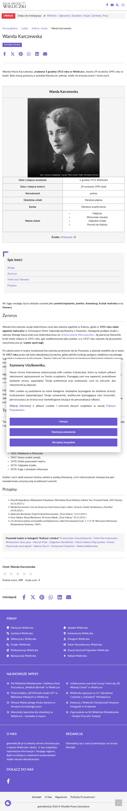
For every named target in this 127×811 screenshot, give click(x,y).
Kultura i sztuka (39, 28)
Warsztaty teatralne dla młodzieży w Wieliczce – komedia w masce (32, 714)
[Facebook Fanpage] (106, 4)
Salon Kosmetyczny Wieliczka (85, 644)
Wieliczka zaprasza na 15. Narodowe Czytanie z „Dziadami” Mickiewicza (91, 695)
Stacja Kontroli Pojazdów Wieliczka (88, 650)
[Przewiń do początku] (118, 802)
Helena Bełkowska (87, 546)
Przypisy (12, 285)
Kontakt (70, 747)
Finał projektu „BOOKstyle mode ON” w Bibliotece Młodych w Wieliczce (34, 695)
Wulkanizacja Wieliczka (24, 650)
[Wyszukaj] (117, 5)
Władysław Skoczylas (18, 542)
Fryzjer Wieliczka (20, 644)
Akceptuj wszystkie (63, 442)
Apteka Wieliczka (78, 627)
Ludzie (24, 28)
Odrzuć (63, 421)
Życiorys (12, 274)
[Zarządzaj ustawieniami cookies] (8, 803)
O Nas (48, 797)
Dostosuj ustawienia (63, 432)
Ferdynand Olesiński (63, 546)
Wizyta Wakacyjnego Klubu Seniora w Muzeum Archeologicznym (33, 704)
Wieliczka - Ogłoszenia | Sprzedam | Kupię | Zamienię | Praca (77, 16)
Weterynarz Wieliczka (23, 639)
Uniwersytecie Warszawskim (77, 335)
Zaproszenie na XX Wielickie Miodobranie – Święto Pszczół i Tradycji (94, 714)
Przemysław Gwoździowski (75, 538)
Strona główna (9, 28)
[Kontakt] (111, 4)
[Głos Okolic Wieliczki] (14, 5)
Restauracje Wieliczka (23, 656)
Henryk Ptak (40, 542)
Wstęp (11, 268)
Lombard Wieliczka (22, 633)
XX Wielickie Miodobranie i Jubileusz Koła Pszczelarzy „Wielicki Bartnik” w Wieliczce (35, 685)
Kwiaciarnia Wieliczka (80, 633)
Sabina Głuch (41, 546)
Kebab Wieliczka (77, 656)
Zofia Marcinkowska (105, 538)
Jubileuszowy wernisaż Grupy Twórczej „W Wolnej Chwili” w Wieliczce (95, 685)
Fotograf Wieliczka (78, 639)
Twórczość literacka (18, 279)
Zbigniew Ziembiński (61, 542)
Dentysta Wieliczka (22, 627)
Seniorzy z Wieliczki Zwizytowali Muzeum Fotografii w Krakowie (94, 704)
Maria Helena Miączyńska (90, 542)
